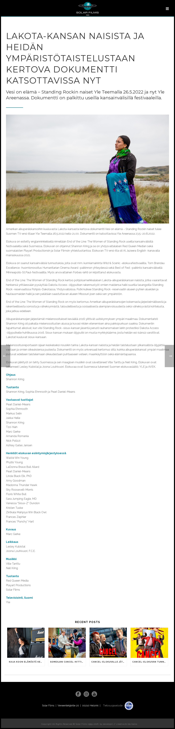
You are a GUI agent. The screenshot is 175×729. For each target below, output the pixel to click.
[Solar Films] (87, 8)
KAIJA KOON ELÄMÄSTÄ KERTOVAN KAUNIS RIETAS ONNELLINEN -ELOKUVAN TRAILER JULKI (27, 662)
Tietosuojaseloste (113, 705)
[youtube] (94, 694)
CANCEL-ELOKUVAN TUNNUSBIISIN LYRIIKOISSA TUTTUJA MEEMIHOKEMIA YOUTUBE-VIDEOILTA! (150, 662)
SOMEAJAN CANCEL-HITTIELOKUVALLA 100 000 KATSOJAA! (68, 662)
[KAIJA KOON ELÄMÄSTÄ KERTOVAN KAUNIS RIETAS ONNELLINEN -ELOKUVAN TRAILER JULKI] (26, 643)
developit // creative (114, 724)
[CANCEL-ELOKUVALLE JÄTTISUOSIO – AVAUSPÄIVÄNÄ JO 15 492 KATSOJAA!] (108, 643)
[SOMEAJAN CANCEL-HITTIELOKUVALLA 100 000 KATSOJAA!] (67, 643)
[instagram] (86, 694)
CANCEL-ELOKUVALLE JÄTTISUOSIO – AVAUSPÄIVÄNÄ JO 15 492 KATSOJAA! (109, 662)
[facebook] (78, 694)
